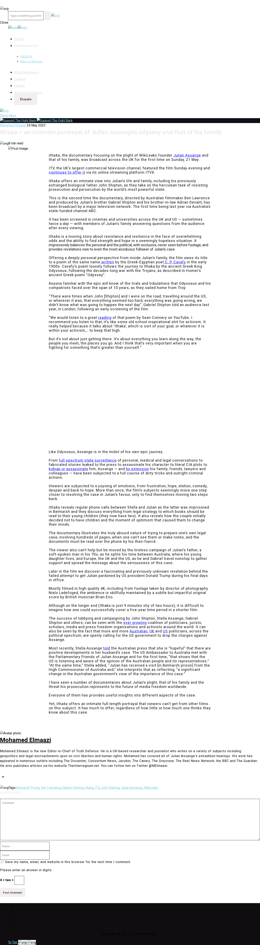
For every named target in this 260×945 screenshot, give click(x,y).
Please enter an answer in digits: (26, 870)
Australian (139, 631)
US (165, 631)
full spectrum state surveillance (88, 460)
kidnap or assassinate (68, 469)
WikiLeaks (151, 787)
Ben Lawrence (51, 787)
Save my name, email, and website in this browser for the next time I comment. (68, 862)
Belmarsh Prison (27, 787)
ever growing (135, 622)
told (106, 648)
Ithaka (89, 787)
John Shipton (110, 787)
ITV (97, 787)
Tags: (12, 787)
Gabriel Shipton (72, 787)
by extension (137, 469)
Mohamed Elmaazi (13, 125)
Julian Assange (187, 155)
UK (152, 631)
